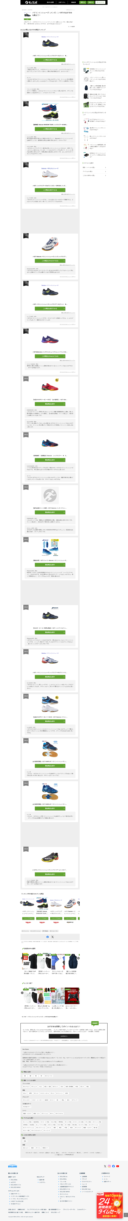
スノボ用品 (68, 1124)
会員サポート (107, 1181)
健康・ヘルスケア (27, 1113)
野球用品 (61, 1121)
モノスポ (24, 1016)
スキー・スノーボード (38, 1100)
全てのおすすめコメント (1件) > (67, 205)
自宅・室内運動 (69, 1086)
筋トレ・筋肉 (48, 1086)
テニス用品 (88, 1121)
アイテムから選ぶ (88, 171)
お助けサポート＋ (16, 1194)
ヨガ (62, 1086)
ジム (41, 1086)
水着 (72, 1127)
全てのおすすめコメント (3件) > (67, 97)
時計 (61, 1127)
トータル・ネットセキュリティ (19, 1199)
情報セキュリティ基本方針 (32, 1212)
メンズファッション (36, 931)
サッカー (37, 1093)
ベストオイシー (71, 1152)
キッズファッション (41, 1127)
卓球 (67, 1093)
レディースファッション (29, 1127)
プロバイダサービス (65, 1184)
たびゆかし (98, 1152)
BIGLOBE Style (86, 1189)
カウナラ (86, 1152)
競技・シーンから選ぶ (89, 167)
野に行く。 (79, 1152)
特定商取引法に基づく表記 (15, 1212)
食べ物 (95, 1127)
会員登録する (64, 1036)
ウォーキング (27, 1086)
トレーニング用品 (27, 1121)
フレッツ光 (63, 1181)
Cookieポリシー (81, 1209)
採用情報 (84, 1186)
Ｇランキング (29, 1152)
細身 (33, 1147)
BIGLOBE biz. (64, 1176)
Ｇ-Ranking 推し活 (69, 1154)
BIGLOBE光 (14, 1180)
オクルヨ (41, 1152)
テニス (52, 1093)
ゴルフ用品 (54, 1121)
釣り (69, 1100)
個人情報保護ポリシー (55, 1209)
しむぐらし (42, 1182)
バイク (52, 1100)
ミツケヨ (92, 1152)
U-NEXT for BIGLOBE (17, 1201)
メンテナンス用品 (83, 1124)
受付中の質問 (50, 2)
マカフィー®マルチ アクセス (67, 1197)
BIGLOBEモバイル (16, 1185)
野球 (31, 1093)
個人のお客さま (13, 1173)
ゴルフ (25, 1093)
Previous (21, 902)
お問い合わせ (12, 1209)
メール (105, 1179)
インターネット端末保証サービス (20, 1196)
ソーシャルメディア (87, 1191)
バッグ (49, 1127)
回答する (91, 2)
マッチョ (38, 1147)
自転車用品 (36, 1121)
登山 (63, 1100)
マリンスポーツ (27, 1100)
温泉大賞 (41, 1180)
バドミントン (26, 931)
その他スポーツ (27, 1106)
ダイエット (55, 1086)
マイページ (101, 2)
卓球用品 (26, 1124)
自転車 (46, 1100)
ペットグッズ (47, 1130)
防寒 (25, 1141)
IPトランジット (64, 1194)
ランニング (34, 1086)
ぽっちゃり (26, 1147)
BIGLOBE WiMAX (16, 1187)
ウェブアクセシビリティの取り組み (37, 1209)
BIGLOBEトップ (55, 1212)
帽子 (55, 1127)
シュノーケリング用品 (41, 1124)
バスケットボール (45, 1093)
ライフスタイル (59, 1113)
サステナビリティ (87, 1181)
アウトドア (75, 1100)
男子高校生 (45, 931)
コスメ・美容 (27, 1130)
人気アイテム (62, 2)
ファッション (45, 1113)
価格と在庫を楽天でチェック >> (68, 64)
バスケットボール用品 (79, 1121)
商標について (45, 1212)
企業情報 (82, 1173)
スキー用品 (60, 1124)
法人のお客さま (62, 1173)
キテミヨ (64, 1152)
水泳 (77, 1086)
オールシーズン (54, 931)
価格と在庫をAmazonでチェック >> (67, 265)
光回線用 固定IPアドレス (67, 1186)
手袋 (66, 1127)
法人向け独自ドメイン (66, 1201)
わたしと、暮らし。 (56, 1152)
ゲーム (52, 1113)
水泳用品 (32, 1124)
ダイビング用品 (52, 1124)
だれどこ (36, 1152)
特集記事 (73, 2)
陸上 (88, 1086)
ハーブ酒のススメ (59, 1154)
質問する (83, 2)
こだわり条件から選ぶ (89, 175)
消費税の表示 (21, 1209)
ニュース (84, 1184)
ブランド (84, 1179)
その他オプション (16, 1204)
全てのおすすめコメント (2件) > (67, 158)
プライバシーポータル (69, 1209)
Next (78, 902)
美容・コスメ (37, 1113)
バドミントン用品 (97, 1121)
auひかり (13, 1182)
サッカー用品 (68, 1121)
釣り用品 (75, 1124)
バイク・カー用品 (45, 1121)
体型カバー (45, 1147)
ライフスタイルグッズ (37, 1130)
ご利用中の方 (105, 1173)
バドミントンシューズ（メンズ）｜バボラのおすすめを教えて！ (43, 1016)
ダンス (82, 1086)
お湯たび (47, 1152)
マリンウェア (78, 1127)
